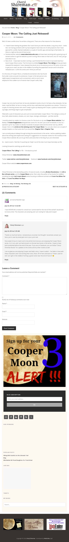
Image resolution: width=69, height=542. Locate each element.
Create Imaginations (15, 122)
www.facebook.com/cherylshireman (49, 159)
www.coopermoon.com (23, 163)
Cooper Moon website (53, 120)
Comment (5, 276)
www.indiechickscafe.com (29, 54)
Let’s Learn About (20, 176)
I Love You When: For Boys (16, 178)
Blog (11, 183)
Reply (6, 216)
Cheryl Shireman (15, 225)
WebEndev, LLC (48, 538)
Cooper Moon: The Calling (46, 63)
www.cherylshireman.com (21, 155)
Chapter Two (49, 129)
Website (4, 319)
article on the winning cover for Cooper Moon (29, 127)
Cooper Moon (24, 174)
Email (4, 311)
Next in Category (59, 187)
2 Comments (19, 37)
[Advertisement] (16, 437)
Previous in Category (11, 187)
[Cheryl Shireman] (34, 15)
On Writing (17, 183)
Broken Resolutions (52, 172)
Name (4, 303)
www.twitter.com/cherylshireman (18, 159)
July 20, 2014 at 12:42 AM (12, 206)
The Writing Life (26, 183)
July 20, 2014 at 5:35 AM (12, 231)
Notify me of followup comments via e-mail (15, 300)
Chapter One (39, 129)
